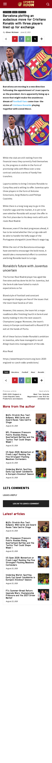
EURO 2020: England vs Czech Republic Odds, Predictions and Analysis (13, 396)
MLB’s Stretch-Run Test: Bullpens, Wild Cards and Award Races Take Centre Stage (18, 419)
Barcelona (15, 372)
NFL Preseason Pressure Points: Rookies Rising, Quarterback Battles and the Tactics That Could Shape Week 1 (20, 437)
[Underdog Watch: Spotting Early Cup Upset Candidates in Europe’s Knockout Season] (41, 473)
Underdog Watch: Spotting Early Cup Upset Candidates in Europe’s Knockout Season (20, 471)
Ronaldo (41, 372)
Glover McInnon (12, 32)
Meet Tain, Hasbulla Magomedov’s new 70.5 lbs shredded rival (38, 396)
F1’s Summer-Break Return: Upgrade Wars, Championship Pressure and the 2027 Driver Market (20, 594)
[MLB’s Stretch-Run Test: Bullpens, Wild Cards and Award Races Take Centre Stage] (41, 419)
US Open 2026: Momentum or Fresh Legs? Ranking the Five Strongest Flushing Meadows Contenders (20, 455)
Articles (22, 12)
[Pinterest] (15, 39)
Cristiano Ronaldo (21, 105)
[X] (35, 39)
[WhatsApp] (28, 39)
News (15, 12)
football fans (20, 101)
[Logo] (26, 4)
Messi (33, 372)
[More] (42, 39)
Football (7, 12)
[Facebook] (21, 39)
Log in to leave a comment (26, 503)
